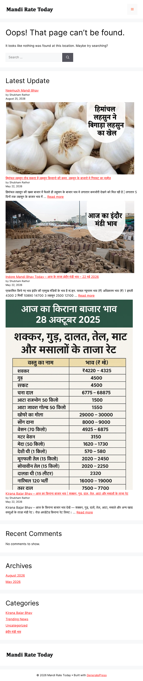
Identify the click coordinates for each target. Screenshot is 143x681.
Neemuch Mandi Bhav (22, 90)
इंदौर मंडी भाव (13, 632)
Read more (55, 197)
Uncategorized (17, 625)
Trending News (17, 619)
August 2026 (15, 575)
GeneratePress (97, 675)
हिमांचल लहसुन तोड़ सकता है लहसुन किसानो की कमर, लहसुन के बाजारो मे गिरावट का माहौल (58, 178)
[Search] (67, 57)
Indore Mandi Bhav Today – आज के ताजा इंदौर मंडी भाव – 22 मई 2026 (52, 277)
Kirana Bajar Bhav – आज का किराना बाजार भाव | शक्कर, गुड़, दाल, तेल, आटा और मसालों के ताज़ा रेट (67, 493)
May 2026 (13, 582)
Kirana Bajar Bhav (19, 613)
